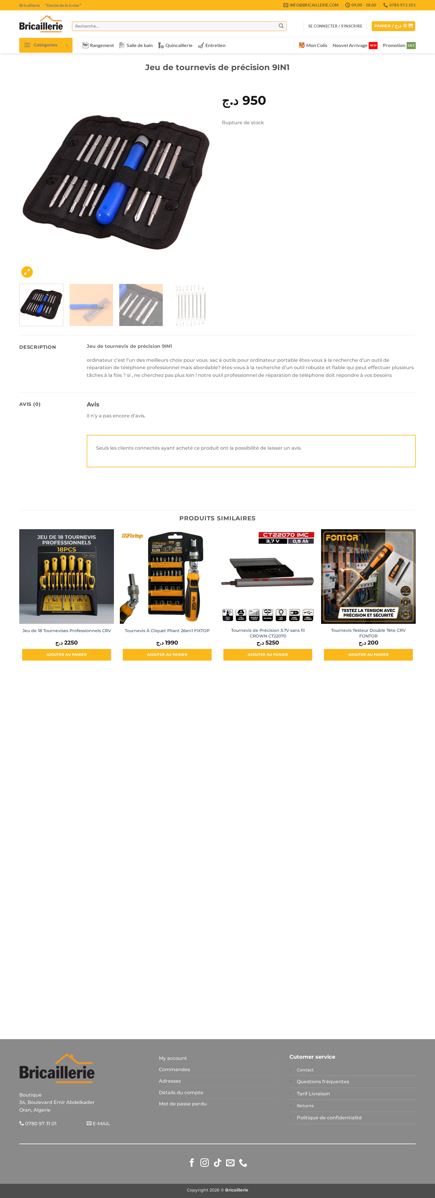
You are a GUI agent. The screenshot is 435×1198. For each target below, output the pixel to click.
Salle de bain (140, 45)
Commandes (174, 1069)
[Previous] (30, 182)
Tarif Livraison (313, 1094)
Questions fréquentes (323, 1081)
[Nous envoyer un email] (230, 1163)
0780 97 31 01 (40, 1123)
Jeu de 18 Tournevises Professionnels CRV (66, 630)
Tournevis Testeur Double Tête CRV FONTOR (368, 633)
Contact (305, 1070)
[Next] (201, 182)
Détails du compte (181, 1092)
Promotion (394, 45)
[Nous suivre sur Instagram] (204, 1163)
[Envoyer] (281, 26)
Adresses (170, 1081)
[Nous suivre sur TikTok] (217, 1163)
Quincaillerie (179, 45)
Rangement (102, 45)
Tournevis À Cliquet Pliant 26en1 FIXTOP (167, 630)
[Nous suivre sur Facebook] (192, 1163)
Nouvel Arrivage (350, 45)
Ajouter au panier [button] (66, 655)
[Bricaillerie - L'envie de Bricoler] (41, 24)
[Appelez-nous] (243, 1163)
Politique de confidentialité (329, 1117)
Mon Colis (316, 45)
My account (173, 1058)
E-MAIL (100, 1123)
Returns (305, 1105)
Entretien (215, 45)
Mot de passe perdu (183, 1104)
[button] (335, 26)
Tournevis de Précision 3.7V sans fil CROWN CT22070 (268, 633)
